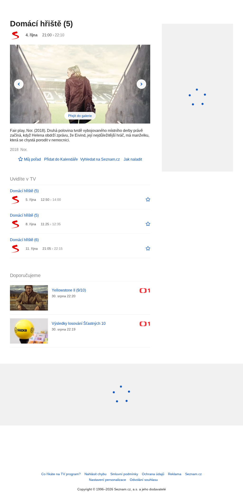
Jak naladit (133, 159)
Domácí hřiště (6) (24, 240)
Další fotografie (141, 84)
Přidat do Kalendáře (61, 159)
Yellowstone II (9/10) (69, 290)
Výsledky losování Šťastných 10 (79, 323)
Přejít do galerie (80, 116)
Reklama (174, 474)
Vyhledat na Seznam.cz (100, 159)
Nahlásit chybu (95, 474)
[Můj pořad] (148, 199)
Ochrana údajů (153, 474)
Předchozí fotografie (18, 84)
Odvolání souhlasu (144, 480)
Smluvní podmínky (124, 474)
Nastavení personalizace (107, 480)
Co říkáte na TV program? (61, 474)
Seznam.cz (193, 474)
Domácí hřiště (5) (24, 191)
